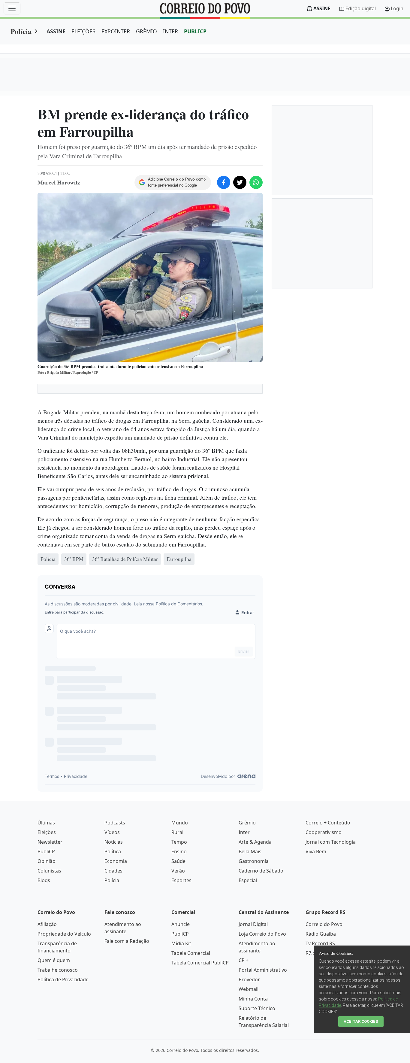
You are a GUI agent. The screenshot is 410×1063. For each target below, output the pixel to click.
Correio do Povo (324, 924)
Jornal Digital (253, 924)
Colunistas (49, 870)
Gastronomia (254, 861)
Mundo (179, 822)
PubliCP (46, 851)
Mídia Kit (181, 943)
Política (112, 851)
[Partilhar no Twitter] (239, 182)
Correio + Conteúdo (328, 822)
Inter (244, 832)
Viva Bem (316, 851)
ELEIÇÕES (83, 31)
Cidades (113, 870)
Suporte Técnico (257, 1008)
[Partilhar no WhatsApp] (256, 182)
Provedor (249, 979)
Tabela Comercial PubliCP (200, 962)
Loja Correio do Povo (262, 934)
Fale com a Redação (126, 941)
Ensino (179, 851)
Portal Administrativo (263, 970)
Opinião (47, 861)
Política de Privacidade (63, 979)
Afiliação (47, 924)
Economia (115, 861)
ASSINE (56, 31)
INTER (170, 31)
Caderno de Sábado (261, 870)
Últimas (46, 822)
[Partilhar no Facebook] (223, 182)
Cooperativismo (324, 832)
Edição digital (360, 8)
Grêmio (247, 822)
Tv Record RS (320, 943)
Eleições (47, 832)
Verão (178, 870)
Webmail (248, 989)
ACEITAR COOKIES (361, 1021)
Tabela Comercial (190, 953)
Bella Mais (250, 851)
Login (397, 8)
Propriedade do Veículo (64, 934)
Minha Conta (253, 998)
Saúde (178, 861)
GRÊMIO (146, 31)
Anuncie (180, 924)
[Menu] (12, 8)
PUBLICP (195, 31)
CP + (244, 960)
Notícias (113, 842)
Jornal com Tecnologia (331, 842)
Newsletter (50, 842)
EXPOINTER (115, 31)
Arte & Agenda (255, 842)
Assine (321, 8)
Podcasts (114, 822)
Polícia (21, 31)
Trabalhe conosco (58, 970)
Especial (248, 880)
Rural (177, 832)
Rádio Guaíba (321, 934)
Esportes (181, 880)
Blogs (44, 880)
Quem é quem (54, 960)
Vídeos (112, 832)
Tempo (179, 842)
